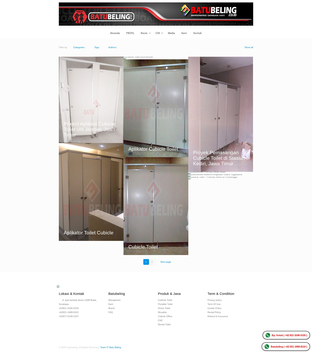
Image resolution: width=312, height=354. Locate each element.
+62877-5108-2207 (69, 316)
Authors (112, 47)
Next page (166, 262)
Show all (249, 47)
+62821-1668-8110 (68, 312)
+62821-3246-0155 (69, 308)
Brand (111, 308)
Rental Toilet (164, 324)
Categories (78, 47)
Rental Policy (214, 312)
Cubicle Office (165, 316)
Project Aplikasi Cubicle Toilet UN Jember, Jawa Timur (89, 129)
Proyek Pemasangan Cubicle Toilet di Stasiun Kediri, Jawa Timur (219, 158)
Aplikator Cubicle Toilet (153, 149)
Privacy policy (214, 300)
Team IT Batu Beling (110, 347)
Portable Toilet (165, 304)
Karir (110, 304)
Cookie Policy (214, 308)
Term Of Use (214, 304)
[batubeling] (156, 14)
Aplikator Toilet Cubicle (88, 232)
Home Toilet (164, 308)
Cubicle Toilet (143, 246)
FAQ (110, 312)
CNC (160, 320)
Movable (162, 312)
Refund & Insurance (218, 316)
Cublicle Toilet (165, 300)
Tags (96, 47)
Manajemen (114, 300)
